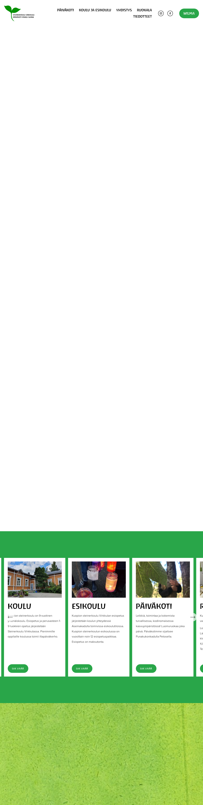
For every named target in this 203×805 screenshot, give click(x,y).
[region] (101, 617)
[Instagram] (161, 13)
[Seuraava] (193, 617)
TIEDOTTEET (142, 16)
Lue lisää (18, 668)
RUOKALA (144, 10)
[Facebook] (170, 13)
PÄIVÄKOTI (65, 10)
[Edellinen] (10, 617)
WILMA (189, 13)
